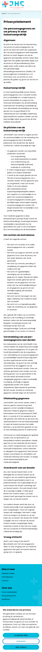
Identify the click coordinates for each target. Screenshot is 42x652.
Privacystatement (9, 596)
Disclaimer (6, 599)
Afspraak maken (8, 573)
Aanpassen (21, 641)
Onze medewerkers (9, 592)
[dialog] (21, 629)
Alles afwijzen (21, 647)
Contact (5, 580)
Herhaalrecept (7, 577)
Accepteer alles (21, 635)
